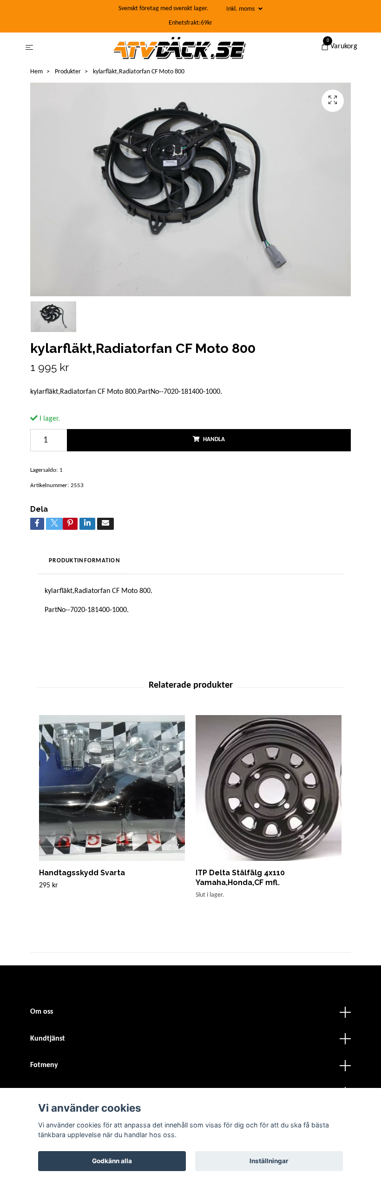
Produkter (68, 71)
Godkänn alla (112, 1161)
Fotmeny (44, 1065)
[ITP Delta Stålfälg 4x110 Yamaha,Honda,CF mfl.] (269, 788)
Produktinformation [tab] (84, 561)
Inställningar (269, 1161)
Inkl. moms (241, 9)
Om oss (41, 1012)
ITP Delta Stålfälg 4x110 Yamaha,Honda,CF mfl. (240, 877)
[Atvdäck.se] (179, 47)
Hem (36, 71)
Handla (214, 439)
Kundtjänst (47, 1038)
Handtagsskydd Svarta (82, 872)
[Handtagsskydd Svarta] (112, 788)
